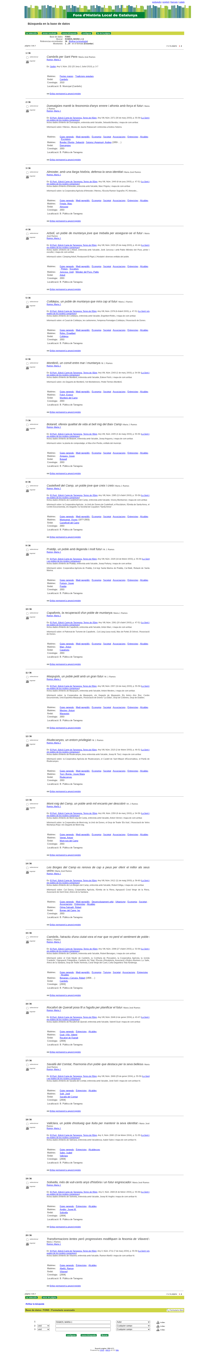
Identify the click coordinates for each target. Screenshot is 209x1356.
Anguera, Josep (67, 456)
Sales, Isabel (66, 1152)
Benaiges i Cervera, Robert (72, 978)
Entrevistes (133, 137)
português (156, 2)
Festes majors (66, 76)
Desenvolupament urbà (102, 902)
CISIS (102, 1350)
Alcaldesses (94, 1149)
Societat (107, 137)
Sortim (53, 66)
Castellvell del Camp (69, 523)
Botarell (63, 459)
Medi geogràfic (83, 137)
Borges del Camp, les (70, 910)
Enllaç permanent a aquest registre (65, 94)
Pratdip (63, 586)
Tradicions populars (84, 76)
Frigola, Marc (66, 203)
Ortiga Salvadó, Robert (70, 907)
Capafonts (64, 650)
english (166, 2)
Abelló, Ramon (67, 1268)
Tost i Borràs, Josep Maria (72, 774)
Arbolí (62, 275)
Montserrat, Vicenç (69, 519)
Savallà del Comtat (69, 1097)
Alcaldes (144, 137)
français (174, 2)
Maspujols (64, 713)
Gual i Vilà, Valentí (68, 1034)
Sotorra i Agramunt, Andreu (99, 142)
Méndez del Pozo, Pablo (87, 272)
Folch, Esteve (66, 395)
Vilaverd (63, 1271)
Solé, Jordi (65, 1093)
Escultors (74, 269)
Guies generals (67, 137)
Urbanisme (120, 902)
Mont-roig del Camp (69, 841)
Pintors (64, 269)
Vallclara (64, 1156)
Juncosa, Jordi (67, 272)
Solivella (64, 1212)
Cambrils (64, 79)
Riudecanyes (66, 777)
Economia (96, 137)
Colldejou (64, 336)
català (182, 2)
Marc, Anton (65, 647)
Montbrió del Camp (69, 398)
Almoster (64, 207)
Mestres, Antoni (67, 710)
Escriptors (66, 139)
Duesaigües (65, 145)
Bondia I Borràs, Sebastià (72, 142)
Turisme (107, 972)
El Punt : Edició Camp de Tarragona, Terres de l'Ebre (73, 118)
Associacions (119, 137)
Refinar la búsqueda (78, 41)
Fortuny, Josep (67, 583)
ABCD (107, 1350)
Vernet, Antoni (66, 837)
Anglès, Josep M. (68, 1209)
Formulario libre (176, 1310)
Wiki (117, 1350)
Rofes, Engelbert (68, 333)
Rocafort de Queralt (69, 1038)
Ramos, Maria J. (54, 60)
